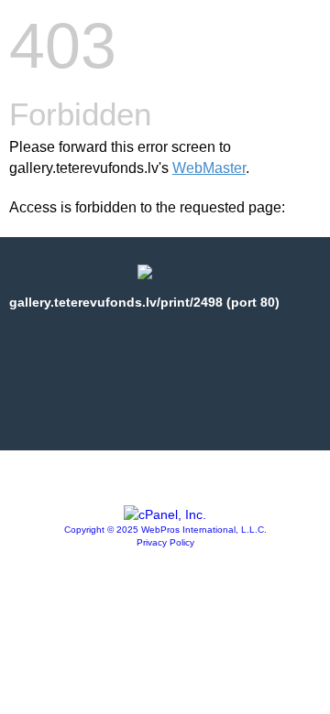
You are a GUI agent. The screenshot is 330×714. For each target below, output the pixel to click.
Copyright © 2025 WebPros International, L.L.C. (165, 530)
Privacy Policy (165, 542)
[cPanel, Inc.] (165, 514)
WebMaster (209, 168)
